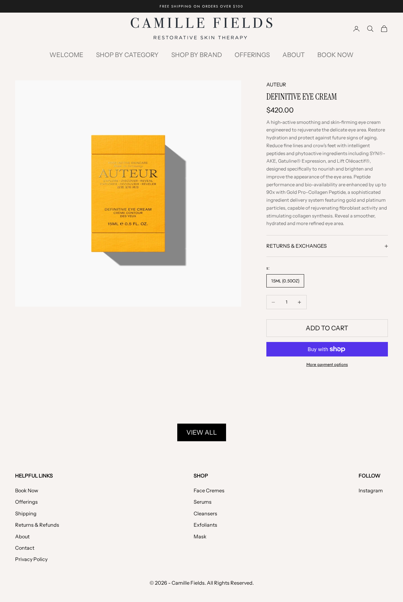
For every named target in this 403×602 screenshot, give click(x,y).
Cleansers (205, 513)
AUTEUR (276, 84)
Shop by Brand (196, 55)
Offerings (252, 55)
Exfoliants (205, 525)
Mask (200, 536)
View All (201, 432)
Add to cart (327, 328)
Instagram (371, 490)
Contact (24, 548)
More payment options (327, 364)
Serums (203, 502)
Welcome (66, 55)
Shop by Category (127, 55)
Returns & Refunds (37, 525)
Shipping (26, 513)
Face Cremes (209, 490)
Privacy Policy (31, 559)
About (293, 55)
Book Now (335, 55)
